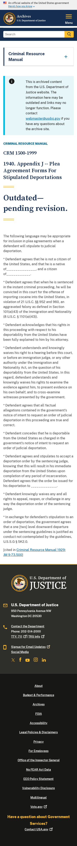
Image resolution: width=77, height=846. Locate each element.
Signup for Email (28, 647)
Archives (39, 704)
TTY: (16, 636)
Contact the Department (27, 626)
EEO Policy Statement (38, 779)
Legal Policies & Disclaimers (38, 732)
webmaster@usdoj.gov (43, 119)
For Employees (38, 751)
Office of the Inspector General (39, 760)
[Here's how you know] (38, 5)
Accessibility (38, 723)
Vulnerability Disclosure (38, 788)
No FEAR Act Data (38, 769)
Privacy (38, 741)
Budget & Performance (38, 695)
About (38, 686)
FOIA (38, 713)
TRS (34, 636)
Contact (36, 829)
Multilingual (38, 797)
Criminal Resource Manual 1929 (40, 550)
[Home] (24, 23)
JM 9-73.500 (12, 555)
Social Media (20, 652)
